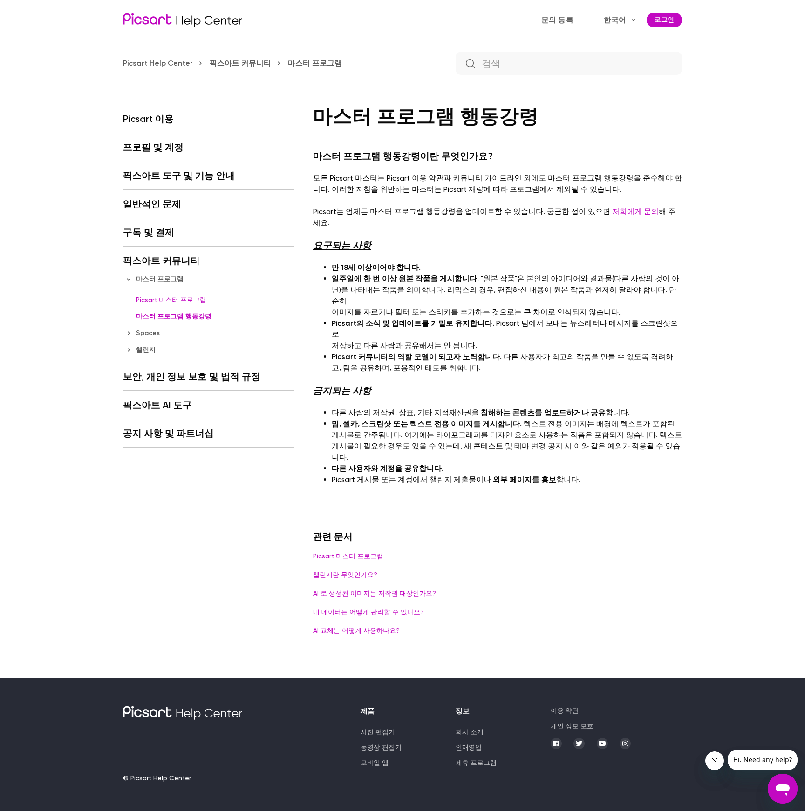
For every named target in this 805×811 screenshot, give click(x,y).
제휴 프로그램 (476, 762)
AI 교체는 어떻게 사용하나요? (356, 630)
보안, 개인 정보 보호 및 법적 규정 (191, 376)
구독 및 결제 (148, 232)
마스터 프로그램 (315, 63)
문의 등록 (557, 19)
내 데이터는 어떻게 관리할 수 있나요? (368, 612)
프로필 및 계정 (153, 147)
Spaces (148, 333)
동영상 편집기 (381, 747)
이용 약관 (565, 710)
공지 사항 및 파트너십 (168, 433)
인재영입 (469, 747)
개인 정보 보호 (572, 726)
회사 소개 (470, 732)
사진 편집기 (378, 732)
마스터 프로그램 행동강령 (173, 316)
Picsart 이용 (148, 118)
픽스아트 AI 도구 (157, 404)
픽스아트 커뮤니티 (240, 63)
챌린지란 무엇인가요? (345, 574)
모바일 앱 (375, 762)
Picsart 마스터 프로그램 (171, 299)
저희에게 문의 (635, 211)
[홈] (182, 20)
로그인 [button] (664, 20)
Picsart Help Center (158, 63)
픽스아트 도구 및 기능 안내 (179, 175)
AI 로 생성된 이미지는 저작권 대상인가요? (374, 593)
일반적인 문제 (152, 203)
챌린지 (146, 350)
